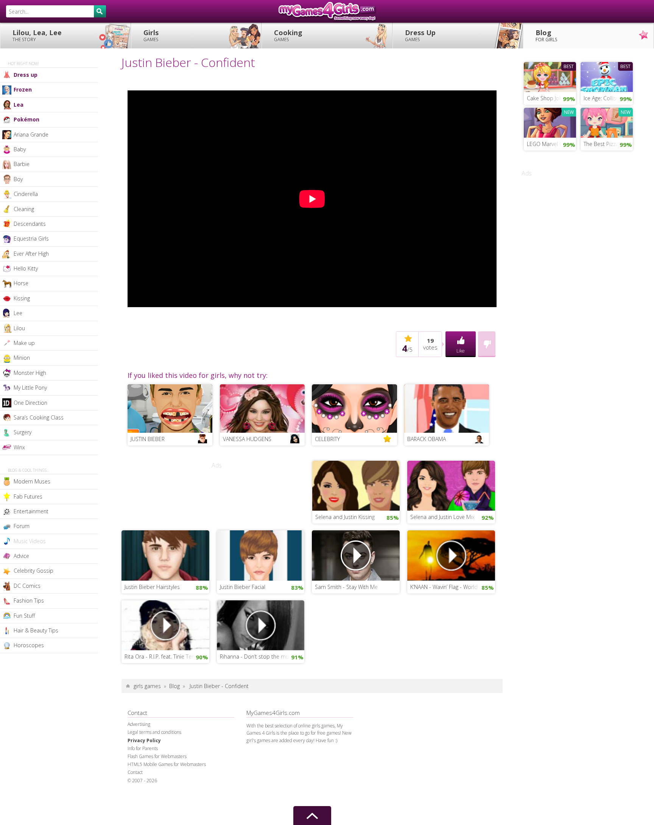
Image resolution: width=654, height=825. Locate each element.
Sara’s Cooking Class (39, 417)
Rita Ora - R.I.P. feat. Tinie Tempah (165, 656)
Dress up (25, 74)
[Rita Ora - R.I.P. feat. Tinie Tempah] (165, 624)
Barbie (22, 164)
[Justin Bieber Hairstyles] (165, 554)
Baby (20, 149)
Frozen (23, 89)
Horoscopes (29, 645)
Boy (18, 179)
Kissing (22, 298)
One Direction (30, 402)
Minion (22, 357)
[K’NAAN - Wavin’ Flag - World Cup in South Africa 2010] (451, 554)
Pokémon (26, 119)
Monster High (30, 372)
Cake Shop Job (545, 98)
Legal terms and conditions (154, 732)
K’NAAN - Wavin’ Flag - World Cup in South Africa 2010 (452, 586)
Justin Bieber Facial (242, 586)
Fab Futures (28, 496)
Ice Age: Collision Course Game (608, 98)
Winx (19, 447)
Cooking (288, 35)
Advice (21, 555)
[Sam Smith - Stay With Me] (356, 554)
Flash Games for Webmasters (157, 756)
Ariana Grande (31, 134)
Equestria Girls (31, 238)
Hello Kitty (26, 268)
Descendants (30, 223)
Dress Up (420, 35)
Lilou (19, 328)
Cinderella (26, 193)
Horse (21, 283)
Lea (18, 104)
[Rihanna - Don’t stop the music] (261, 624)
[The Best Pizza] (607, 122)
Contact (135, 772)
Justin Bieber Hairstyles (152, 586)
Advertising (139, 724)
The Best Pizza (601, 144)
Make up (24, 342)
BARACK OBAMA (426, 439)
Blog (546, 35)
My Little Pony (30, 387)
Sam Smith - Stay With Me (346, 586)
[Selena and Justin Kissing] (356, 485)
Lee (18, 313)
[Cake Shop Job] (550, 76)
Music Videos (30, 541)
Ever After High (31, 253)
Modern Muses (32, 481)
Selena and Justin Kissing (345, 516)
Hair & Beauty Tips (36, 630)
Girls (151, 35)
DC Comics (27, 585)
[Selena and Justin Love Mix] (451, 485)
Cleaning (24, 209)
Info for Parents (143, 748)
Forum (22, 526)
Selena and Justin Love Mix (442, 516)
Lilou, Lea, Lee (37, 35)
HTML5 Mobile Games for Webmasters (167, 764)
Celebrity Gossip (33, 570)
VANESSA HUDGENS (247, 439)
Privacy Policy (144, 740)
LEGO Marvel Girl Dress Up (551, 144)
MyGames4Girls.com (327, 11)
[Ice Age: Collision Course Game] (607, 76)
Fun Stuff (24, 615)
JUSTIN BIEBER (148, 439)
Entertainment (31, 511)
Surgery (22, 432)
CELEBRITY (327, 439)
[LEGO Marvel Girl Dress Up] (550, 122)
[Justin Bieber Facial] (261, 554)
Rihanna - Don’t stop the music (257, 656)
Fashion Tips (29, 600)
